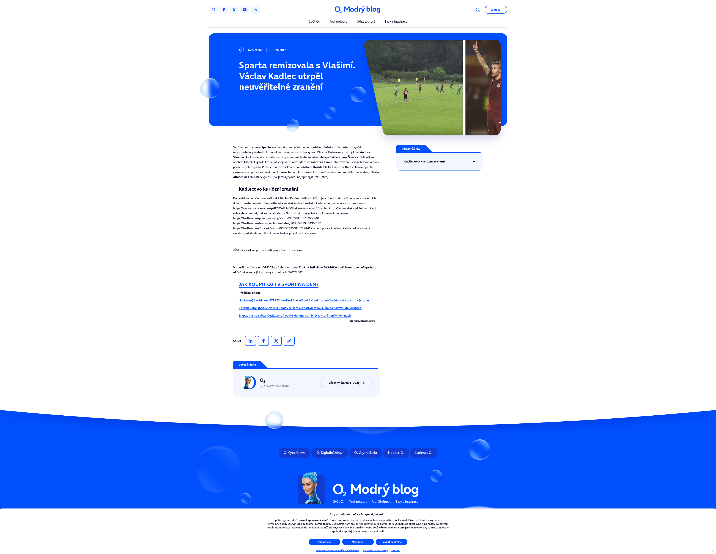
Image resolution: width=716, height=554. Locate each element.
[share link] (289, 341)
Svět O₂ (314, 22)
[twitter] (234, 10)
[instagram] (213, 10)
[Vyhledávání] (478, 10)
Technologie (338, 22)
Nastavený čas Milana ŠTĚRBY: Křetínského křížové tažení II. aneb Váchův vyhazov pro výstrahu (304, 300)
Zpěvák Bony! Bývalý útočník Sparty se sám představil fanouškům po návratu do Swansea (300, 308)
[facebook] (223, 10)
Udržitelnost (366, 22)
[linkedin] (255, 10)
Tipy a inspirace (395, 22)
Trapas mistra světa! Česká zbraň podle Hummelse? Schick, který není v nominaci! (295, 315)
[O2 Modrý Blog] (358, 10)
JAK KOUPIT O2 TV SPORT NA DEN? (278, 284)
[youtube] (244, 10)
